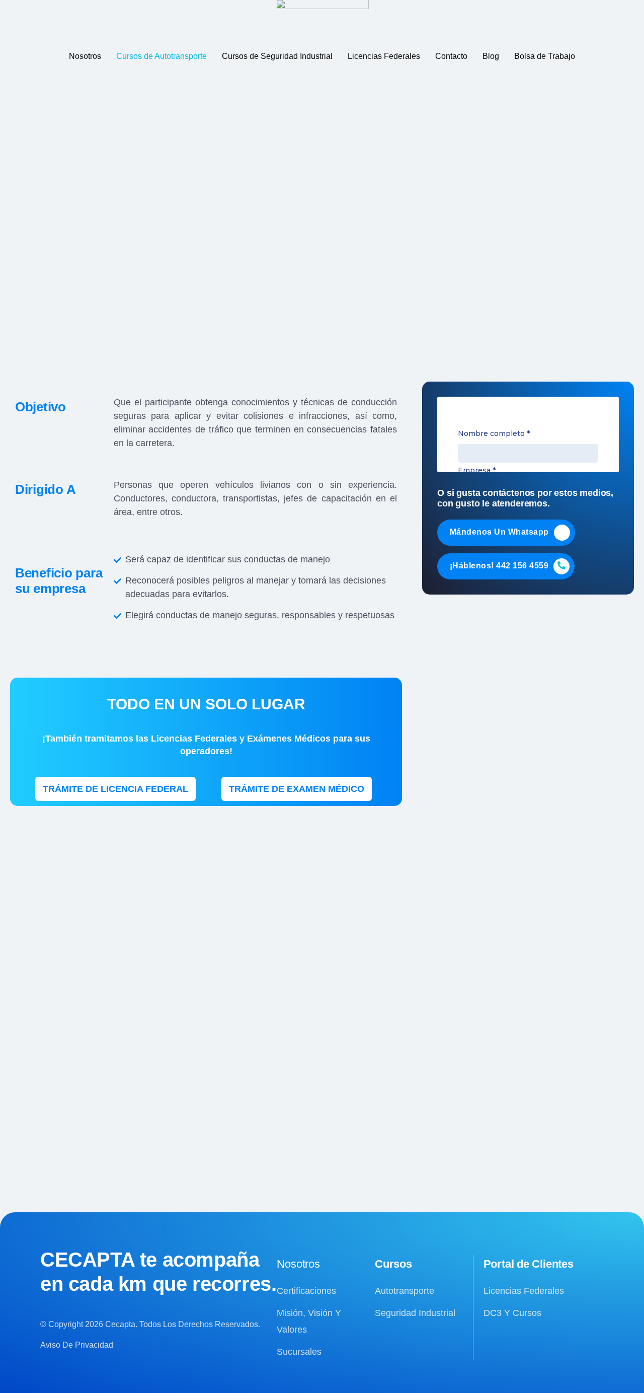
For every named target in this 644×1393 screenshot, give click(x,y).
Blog (490, 56)
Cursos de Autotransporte (161, 56)
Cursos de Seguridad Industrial (277, 56)
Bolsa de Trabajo (544, 56)
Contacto (451, 56)
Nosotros (85, 56)
